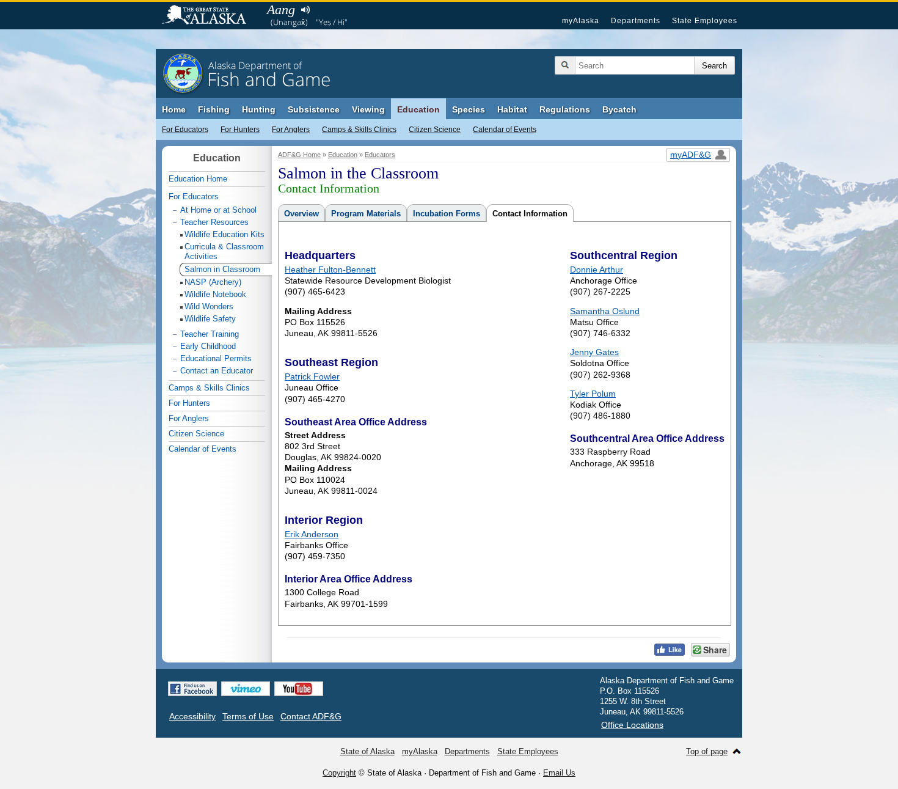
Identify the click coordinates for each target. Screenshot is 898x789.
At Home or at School (218, 210)
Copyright (339, 772)
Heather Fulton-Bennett (330, 269)
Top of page (707, 751)
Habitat (512, 109)
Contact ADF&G (310, 716)
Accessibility (192, 716)
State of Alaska (210, 16)
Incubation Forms (446, 213)
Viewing (368, 109)
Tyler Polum (593, 393)
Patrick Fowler (312, 376)
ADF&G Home (299, 154)
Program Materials (366, 213)
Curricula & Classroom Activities (224, 251)
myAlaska (580, 21)
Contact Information (530, 213)
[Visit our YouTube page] (298, 688)
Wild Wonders (208, 306)
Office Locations (632, 725)
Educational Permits (216, 358)
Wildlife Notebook (215, 294)
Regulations (564, 109)
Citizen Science (435, 129)
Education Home (198, 178)
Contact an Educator (216, 370)
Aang (281, 9)
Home (174, 109)
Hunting (259, 109)
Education (418, 109)
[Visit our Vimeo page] (245, 688)
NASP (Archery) (212, 282)
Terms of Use (248, 716)
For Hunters (240, 129)
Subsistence (314, 109)
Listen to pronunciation (305, 10)
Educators (380, 154)
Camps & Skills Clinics (359, 129)
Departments (635, 21)
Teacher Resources (214, 222)
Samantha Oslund (605, 311)
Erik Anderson (311, 534)
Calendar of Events (504, 129)
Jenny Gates (594, 352)
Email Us (559, 772)
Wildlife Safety (210, 318)
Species (468, 109)
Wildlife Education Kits (224, 234)
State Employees (704, 21)
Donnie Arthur (596, 269)
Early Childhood (208, 346)
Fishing (214, 109)
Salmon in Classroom (222, 269)
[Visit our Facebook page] (192, 688)
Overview (301, 213)
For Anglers (291, 129)
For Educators (185, 129)
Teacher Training (209, 334)
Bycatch (619, 109)
